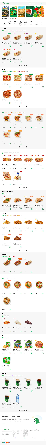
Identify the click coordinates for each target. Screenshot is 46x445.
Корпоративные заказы (26, 430)
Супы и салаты (14, 436)
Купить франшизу (36, 430)
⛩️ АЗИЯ (9, 112)
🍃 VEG (12, 278)
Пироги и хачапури (25, 24)
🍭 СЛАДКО (13, 375)
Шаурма (4, 24)
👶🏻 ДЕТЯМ (9, 375)
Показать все (23, 65)
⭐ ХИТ (9, 30)
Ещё (23, 30)
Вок (15, 24)
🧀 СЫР (8, 193)
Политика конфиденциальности (6, 434)
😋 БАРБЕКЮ (13, 30)
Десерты (18, 431)
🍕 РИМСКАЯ (6, 71)
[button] (41, 3)
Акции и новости (25, 433)
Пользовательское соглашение (6, 433)
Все (2, 30)
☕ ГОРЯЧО (5, 375)
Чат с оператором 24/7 (26, 431)
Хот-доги (36, 24)
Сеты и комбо (20, 24)
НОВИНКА (5, 30)
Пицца (10, 24)
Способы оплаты (25, 435)
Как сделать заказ (25, 434)
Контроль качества (25, 432)
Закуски (31, 24)
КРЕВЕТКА (14, 71)
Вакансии (24, 436)
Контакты (31, 430)
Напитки (14, 434)
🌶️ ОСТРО (12, 112)
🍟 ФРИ (17, 30)
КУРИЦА (5, 112)
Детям (18, 432)
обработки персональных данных (8, 439)
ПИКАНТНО (20, 30)
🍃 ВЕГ (5, 215)
